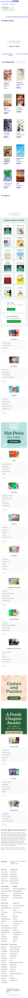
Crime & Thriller (14, 746)
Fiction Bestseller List (17, 895)
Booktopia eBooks (4, 897)
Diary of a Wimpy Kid (17, 912)
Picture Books (12, 978)
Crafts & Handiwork (14, 953)
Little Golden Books (5, 925)
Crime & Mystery (13, 966)
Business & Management (14, 949)
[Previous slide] (5, 37)
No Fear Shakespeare (5, 930)
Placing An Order (4, 871)
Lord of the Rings (16, 923)
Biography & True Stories (14, 648)
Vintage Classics (4, 938)
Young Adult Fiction (14, 980)
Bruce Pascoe (3, 949)
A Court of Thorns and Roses (18, 905)
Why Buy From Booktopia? (6, 890)
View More (4, 351)
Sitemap (2, 883)
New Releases (14, 366)
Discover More (11, 309)
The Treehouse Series (17, 932)
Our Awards (3, 893)
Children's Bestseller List (17, 890)
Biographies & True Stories (15, 946)
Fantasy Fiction (13, 971)
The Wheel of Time (17, 934)
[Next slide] (2, 37)
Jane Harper (3, 962)
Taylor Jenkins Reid (5, 975)
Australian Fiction (13, 964)
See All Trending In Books (14, 41)
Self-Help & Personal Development (16, 962)
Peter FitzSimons (4, 969)
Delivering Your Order (14, 880)
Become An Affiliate (5, 880)
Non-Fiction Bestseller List (18, 897)
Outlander (15, 927)
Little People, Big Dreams (18, 921)
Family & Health (14, 619)
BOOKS (9, 16)
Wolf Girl (15, 941)
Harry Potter (3, 921)
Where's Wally (4, 941)
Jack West (15, 918)
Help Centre (9, 1)
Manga (11, 975)
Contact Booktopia (4, 874)
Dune (14, 914)
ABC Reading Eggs (5, 905)
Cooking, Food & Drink (14, 587)
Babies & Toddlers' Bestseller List (19, 888)
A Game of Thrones (17, 907)
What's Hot (14, 339)
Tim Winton (3, 978)
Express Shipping (13, 876)
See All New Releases (14, 214)
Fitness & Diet (12, 957)
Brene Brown (3, 946)
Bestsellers (14, 395)
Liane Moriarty (4, 964)
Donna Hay (3, 955)
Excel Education (4, 912)
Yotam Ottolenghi (4, 982)
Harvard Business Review (6, 918)
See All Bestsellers (21, 62)
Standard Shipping (13, 874)
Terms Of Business (4, 876)
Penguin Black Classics (5, 932)
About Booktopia (5, 886)
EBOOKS (19, 16)
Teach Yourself (4, 936)
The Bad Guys (15, 930)
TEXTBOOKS (14, 16)
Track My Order (3, 1)
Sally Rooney (3, 971)
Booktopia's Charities (5, 895)
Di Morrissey (3, 953)
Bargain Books (14, 810)
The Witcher (15, 936)
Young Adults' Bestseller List (18, 893)
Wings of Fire (15, 938)
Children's (14, 524)
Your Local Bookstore (5, 888)
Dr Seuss (2, 914)
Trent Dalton (3, 980)
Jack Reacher (15, 916)
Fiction (14, 460)
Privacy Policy (4, 878)
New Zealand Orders (14, 883)
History (11, 960)
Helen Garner (3, 960)
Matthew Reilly (4, 966)
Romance (14, 778)
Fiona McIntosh (4, 957)
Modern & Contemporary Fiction (16, 973)
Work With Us (4, 899)
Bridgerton (15, 909)
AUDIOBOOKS (24, 16)
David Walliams (4, 951)
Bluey (2, 909)
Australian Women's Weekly (6, 907)
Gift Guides (14, 555)
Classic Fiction (12, 969)
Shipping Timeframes (14, 878)
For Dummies (3, 916)
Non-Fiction (14, 492)
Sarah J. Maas (3, 973)
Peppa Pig (3, 934)
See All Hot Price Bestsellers (14, 321)
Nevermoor (15, 925)
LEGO (2, 923)
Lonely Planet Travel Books (6, 927)
